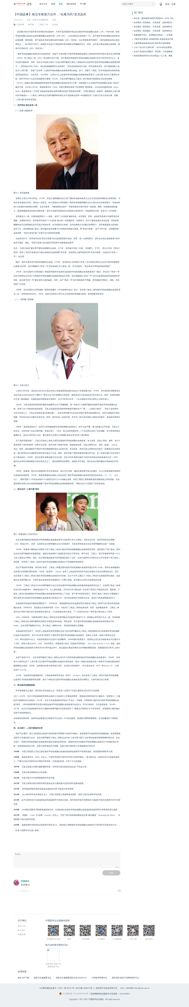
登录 (167, 4)
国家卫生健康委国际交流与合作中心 (71, 978)
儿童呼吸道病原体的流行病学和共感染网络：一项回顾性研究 (160, 43)
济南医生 (25, 881)
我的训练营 (71, 4)
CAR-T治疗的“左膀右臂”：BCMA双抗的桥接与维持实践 (158, 47)
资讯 (61, 4)
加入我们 (21, 930)
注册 (173, 4)
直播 (53, 4)
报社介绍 (21, 926)
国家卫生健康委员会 (42, 978)
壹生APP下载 (23, 978)
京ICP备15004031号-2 (85, 988)
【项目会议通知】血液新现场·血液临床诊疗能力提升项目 (158, 39)
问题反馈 (21, 934)
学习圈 (83, 4)
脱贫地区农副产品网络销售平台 (125, 978)
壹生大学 (43, 4)
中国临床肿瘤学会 (99, 978)
